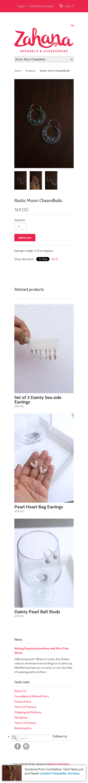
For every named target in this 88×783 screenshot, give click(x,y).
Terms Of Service (25, 707)
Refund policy (23, 728)
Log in (21, 6)
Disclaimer (21, 717)
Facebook (17, 746)
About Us (20, 691)
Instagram (26, 746)
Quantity (19, 220)
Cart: (69, 6)
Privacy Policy (22, 701)
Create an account (41, 6)
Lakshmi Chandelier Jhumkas (59, 773)
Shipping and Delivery (28, 712)
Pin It (55, 259)
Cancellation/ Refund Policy (31, 696)
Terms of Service (25, 723)
